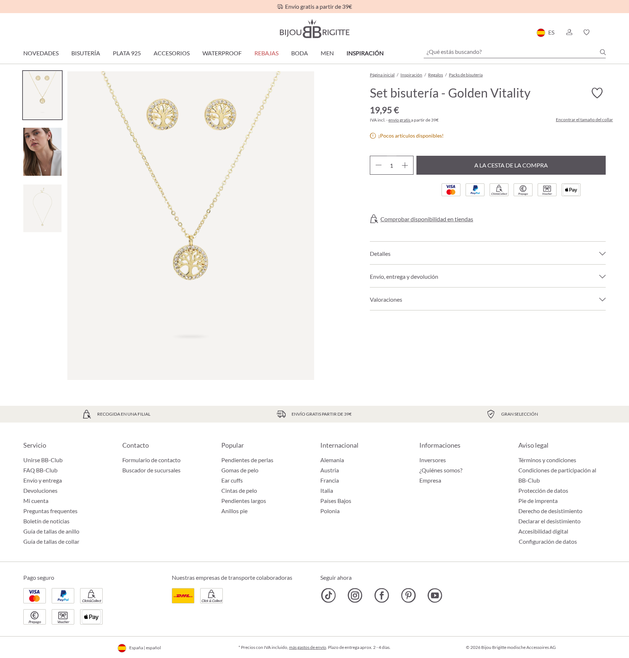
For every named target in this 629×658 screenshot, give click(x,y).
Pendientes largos (243, 500)
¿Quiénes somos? (440, 470)
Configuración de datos (548, 541)
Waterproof (222, 52)
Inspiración (365, 52)
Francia (329, 480)
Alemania (332, 459)
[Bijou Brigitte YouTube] (435, 595)
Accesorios (172, 52)
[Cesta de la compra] (603, 32)
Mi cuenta (35, 500)
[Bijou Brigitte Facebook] (381, 595)
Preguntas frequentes (50, 510)
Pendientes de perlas (247, 459)
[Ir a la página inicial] (314, 29)
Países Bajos (335, 500)
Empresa (430, 480)
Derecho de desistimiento (550, 510)
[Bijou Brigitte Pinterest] (408, 595)
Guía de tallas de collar (51, 541)
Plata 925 (127, 52)
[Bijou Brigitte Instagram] (355, 595)
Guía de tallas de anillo (51, 531)
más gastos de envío (307, 647)
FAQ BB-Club (40, 470)
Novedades (41, 52)
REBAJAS (266, 52)
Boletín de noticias (46, 521)
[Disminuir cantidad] (378, 165)
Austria (329, 470)
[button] (569, 32)
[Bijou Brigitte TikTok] (328, 595)
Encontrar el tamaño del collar (584, 119)
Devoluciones (40, 490)
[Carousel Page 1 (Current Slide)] (42, 95)
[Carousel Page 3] (42, 208)
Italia (326, 490)
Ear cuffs (232, 480)
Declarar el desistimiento (549, 521)
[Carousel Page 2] (42, 151)
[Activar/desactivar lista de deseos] (597, 93)
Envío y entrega (42, 480)
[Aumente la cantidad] (405, 165)
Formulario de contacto (151, 459)
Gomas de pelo (239, 470)
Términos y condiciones (547, 459)
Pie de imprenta (538, 500)
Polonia (330, 510)
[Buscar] (603, 52)
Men (327, 52)
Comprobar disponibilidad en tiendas (426, 219)
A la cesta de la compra (511, 165)
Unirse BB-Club (43, 459)
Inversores (432, 459)
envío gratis (399, 120)
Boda (299, 52)
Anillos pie (234, 510)
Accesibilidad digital (543, 531)
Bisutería (85, 52)
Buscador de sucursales (151, 470)
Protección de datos (543, 490)
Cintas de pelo (239, 490)
